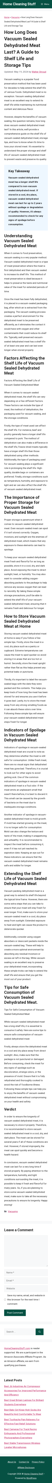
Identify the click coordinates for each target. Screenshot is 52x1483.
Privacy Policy (38, 1462)
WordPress (31, 1478)
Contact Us (24, 1462)
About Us (12, 1462)
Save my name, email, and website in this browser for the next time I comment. (26, 1299)
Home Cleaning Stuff (19, 4)
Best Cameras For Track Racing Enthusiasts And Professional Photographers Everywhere (20, 1433)
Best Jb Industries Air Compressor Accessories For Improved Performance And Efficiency (25, 1390)
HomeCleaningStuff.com (17, 1348)
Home (6, 17)
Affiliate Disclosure (26, 1467)
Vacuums (15, 17)
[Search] (40, 1332)
